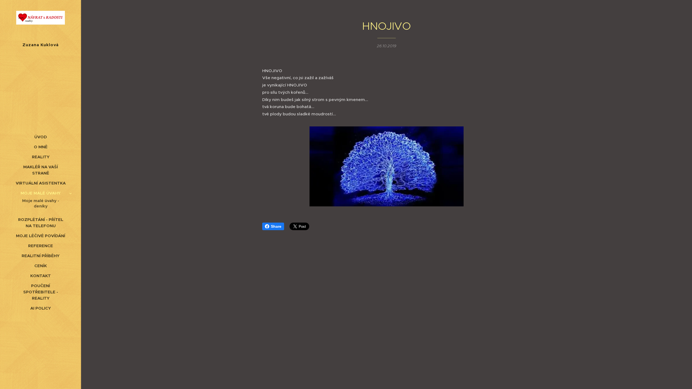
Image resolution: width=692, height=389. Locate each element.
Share (276, 226)
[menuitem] (40, 137)
